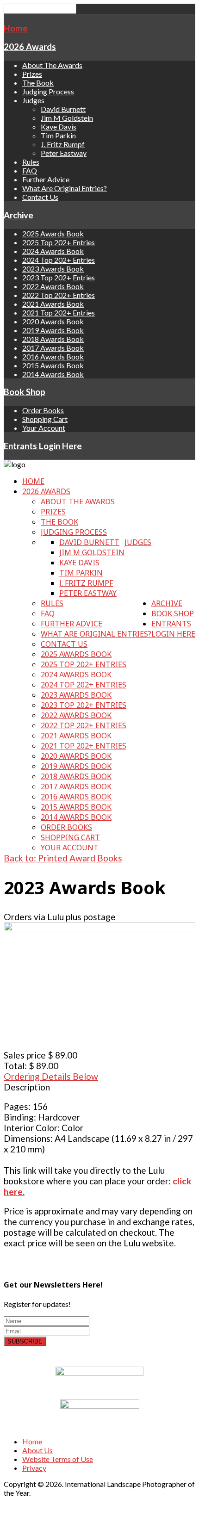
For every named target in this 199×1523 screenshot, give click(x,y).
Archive (18, 215)
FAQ (29, 170)
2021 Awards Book (53, 303)
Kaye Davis (58, 126)
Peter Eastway (64, 153)
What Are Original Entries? (64, 188)
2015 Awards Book (53, 365)
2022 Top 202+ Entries (58, 295)
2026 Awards (30, 47)
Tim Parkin (58, 135)
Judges (137, 542)
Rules (30, 161)
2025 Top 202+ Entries (58, 242)
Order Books (43, 410)
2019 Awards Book (53, 330)
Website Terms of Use (57, 1459)
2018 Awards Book (53, 338)
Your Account (43, 427)
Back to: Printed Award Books (63, 858)
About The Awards (52, 65)
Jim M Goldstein (67, 117)
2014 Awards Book (53, 374)
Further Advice (45, 179)
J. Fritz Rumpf (63, 144)
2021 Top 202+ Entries (58, 312)
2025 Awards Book (53, 233)
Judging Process (48, 91)
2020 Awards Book (53, 321)
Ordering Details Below (51, 1076)
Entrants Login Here (43, 446)
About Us (37, 1450)
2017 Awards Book (53, 347)
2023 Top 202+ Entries (58, 277)
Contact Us (40, 196)
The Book (38, 82)
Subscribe (25, 1341)
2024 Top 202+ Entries (58, 259)
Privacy (34, 1467)
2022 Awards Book (53, 286)
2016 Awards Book (53, 356)
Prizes (32, 73)
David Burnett (63, 109)
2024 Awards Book (53, 251)
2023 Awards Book (53, 268)
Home (16, 28)
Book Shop (24, 392)
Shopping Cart (45, 419)
